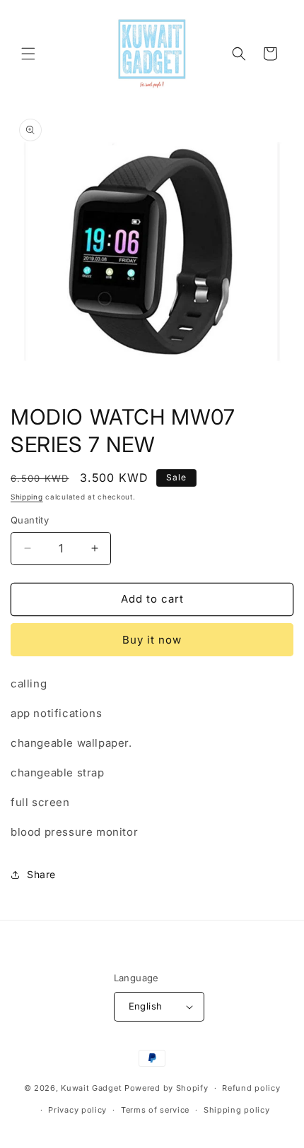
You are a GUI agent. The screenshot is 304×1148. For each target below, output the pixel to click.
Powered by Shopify (166, 1088)
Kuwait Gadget (91, 1088)
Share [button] (41, 874)
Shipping (27, 496)
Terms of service (155, 1110)
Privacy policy (77, 1110)
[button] (28, 53)
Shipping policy (237, 1110)
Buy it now (152, 639)
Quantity (30, 520)
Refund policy (251, 1088)
